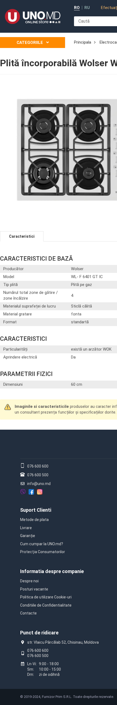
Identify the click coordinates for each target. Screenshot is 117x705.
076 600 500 (37, 475)
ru (87, 8)
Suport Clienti (35, 510)
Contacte (28, 613)
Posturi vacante (34, 589)
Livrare (26, 528)
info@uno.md (39, 483)
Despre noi (29, 581)
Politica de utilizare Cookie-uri (46, 597)
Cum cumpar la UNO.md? (41, 544)
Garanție (27, 536)
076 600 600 (37, 466)
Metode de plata (34, 519)
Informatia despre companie (52, 571)
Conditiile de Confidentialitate (46, 605)
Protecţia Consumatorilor (42, 552)
